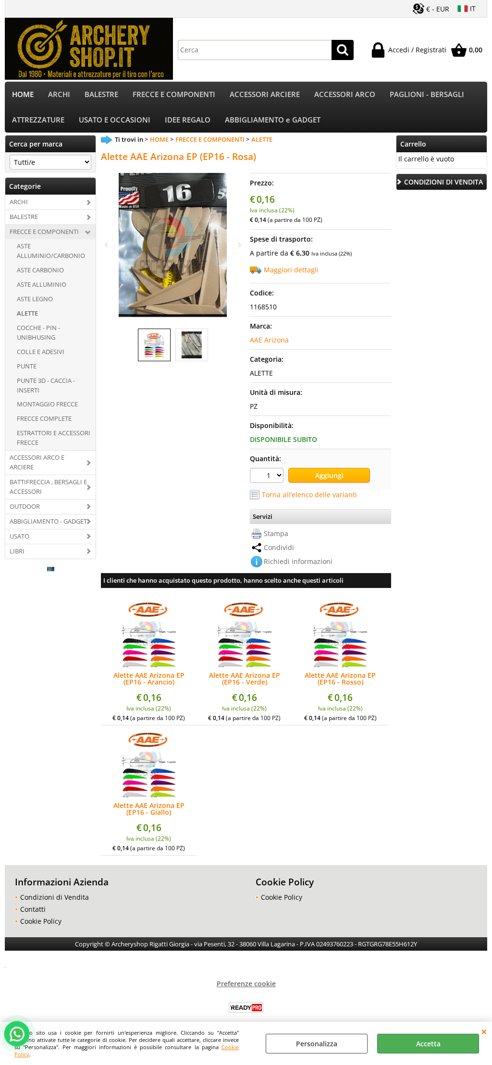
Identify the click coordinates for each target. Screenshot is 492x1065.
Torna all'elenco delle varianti (309, 494)
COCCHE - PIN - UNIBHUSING (38, 332)
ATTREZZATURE (38, 120)
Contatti (33, 909)
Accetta (428, 1043)
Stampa (276, 533)
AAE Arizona (269, 339)
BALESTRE (101, 94)
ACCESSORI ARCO (344, 94)
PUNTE (27, 366)
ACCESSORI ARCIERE (265, 94)
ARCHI (59, 94)
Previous (107, 245)
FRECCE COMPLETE (44, 418)
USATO (19, 536)
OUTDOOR (25, 506)
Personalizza (316, 1043)
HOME (23, 94)
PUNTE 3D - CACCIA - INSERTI (46, 385)
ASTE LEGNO (35, 298)
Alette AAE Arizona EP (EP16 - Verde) (244, 679)
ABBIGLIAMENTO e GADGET (272, 120)
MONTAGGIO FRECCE (47, 404)
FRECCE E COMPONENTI (174, 94)
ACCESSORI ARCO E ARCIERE (37, 462)
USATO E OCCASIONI (114, 120)
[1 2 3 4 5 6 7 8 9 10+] (268, 476)
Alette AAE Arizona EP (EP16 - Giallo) (148, 809)
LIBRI (17, 551)
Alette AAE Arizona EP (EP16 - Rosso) (340, 679)
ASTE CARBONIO (40, 270)
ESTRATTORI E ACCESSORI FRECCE (53, 437)
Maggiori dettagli (291, 269)
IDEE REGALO (187, 120)
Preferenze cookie (246, 983)
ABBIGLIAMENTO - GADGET (48, 521)
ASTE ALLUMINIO (41, 284)
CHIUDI (484, 1031)
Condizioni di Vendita (54, 897)
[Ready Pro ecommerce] (246, 1007)
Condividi (279, 547)
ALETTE (27, 313)
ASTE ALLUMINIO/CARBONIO (51, 251)
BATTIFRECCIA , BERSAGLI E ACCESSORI (48, 486)
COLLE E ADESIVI (40, 351)
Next (239, 245)
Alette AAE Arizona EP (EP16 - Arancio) (148, 679)
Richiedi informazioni (298, 561)
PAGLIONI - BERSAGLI (427, 94)
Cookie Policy (41, 921)
